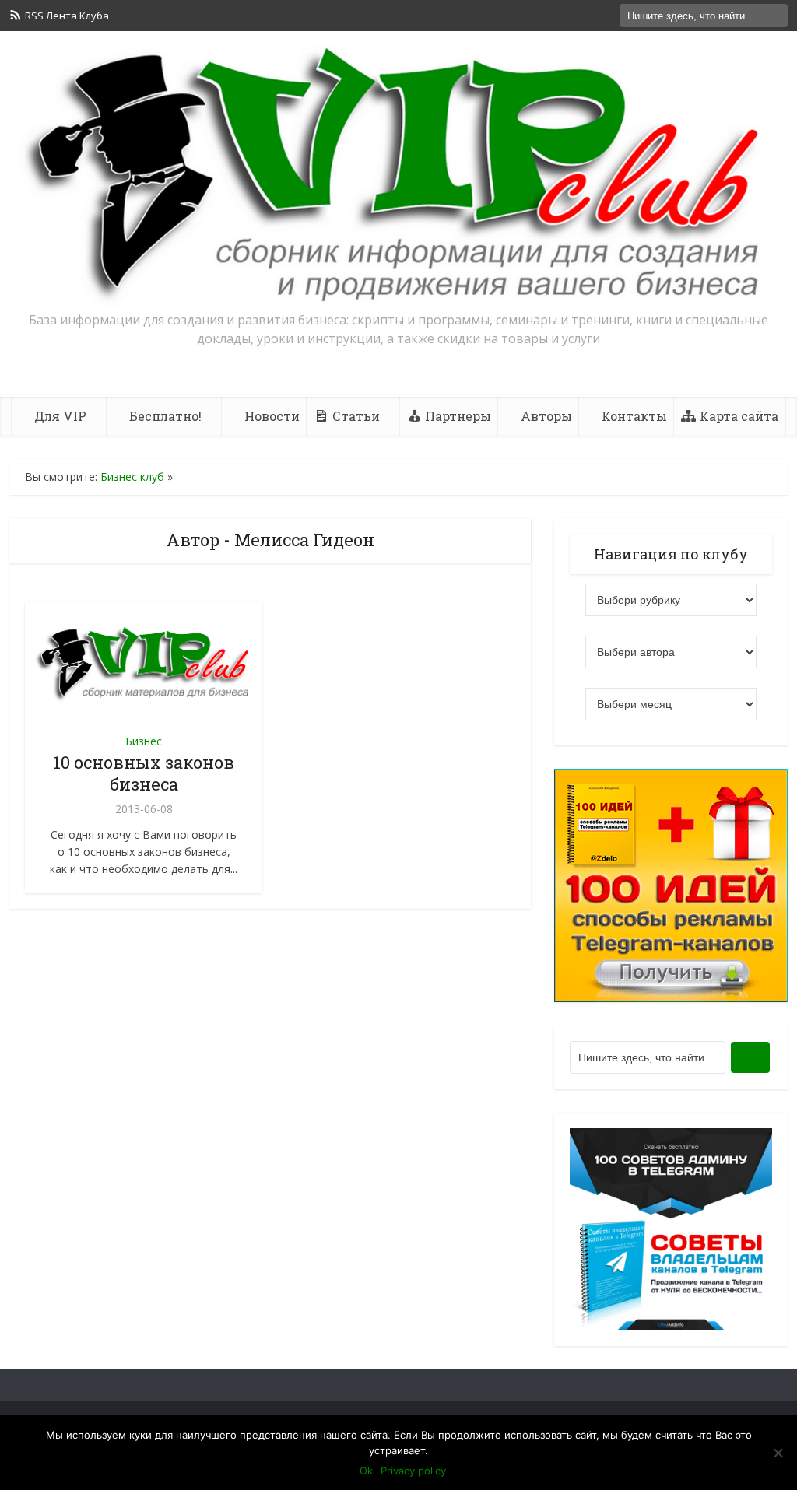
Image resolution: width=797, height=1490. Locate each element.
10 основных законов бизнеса (144, 773)
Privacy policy (413, 1470)
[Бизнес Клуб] (398, 175)
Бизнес (143, 741)
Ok (366, 1470)
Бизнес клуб (132, 476)
